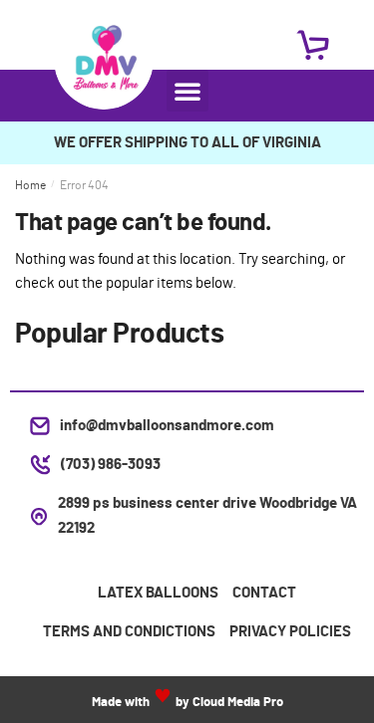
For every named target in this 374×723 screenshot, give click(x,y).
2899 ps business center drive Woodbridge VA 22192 (207, 515)
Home (30, 185)
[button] (187, 91)
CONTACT (264, 593)
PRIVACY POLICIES (290, 631)
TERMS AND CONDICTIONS (129, 631)
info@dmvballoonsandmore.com (167, 425)
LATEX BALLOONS (158, 593)
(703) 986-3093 (111, 464)
